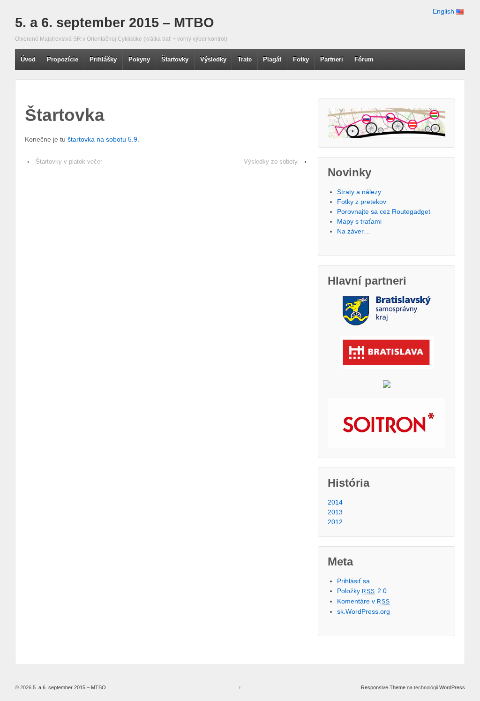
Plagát (272, 59)
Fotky (301, 59)
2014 (335, 502)
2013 (335, 512)
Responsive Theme (383, 687)
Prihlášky (103, 59)
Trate (245, 59)
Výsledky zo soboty (271, 161)
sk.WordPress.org (363, 611)
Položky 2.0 (362, 591)
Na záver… (353, 231)
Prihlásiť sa (353, 581)
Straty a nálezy (359, 192)
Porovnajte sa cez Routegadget (383, 211)
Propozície (62, 59)
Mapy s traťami (359, 221)
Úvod (28, 59)
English (444, 11)
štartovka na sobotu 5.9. (103, 139)
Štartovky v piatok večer (69, 161)
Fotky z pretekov (361, 201)
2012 (335, 522)
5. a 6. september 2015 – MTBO (114, 22)
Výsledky (213, 59)
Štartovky (174, 59)
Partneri (331, 59)
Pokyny (139, 59)
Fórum (364, 59)
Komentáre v (363, 601)
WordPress (452, 687)
